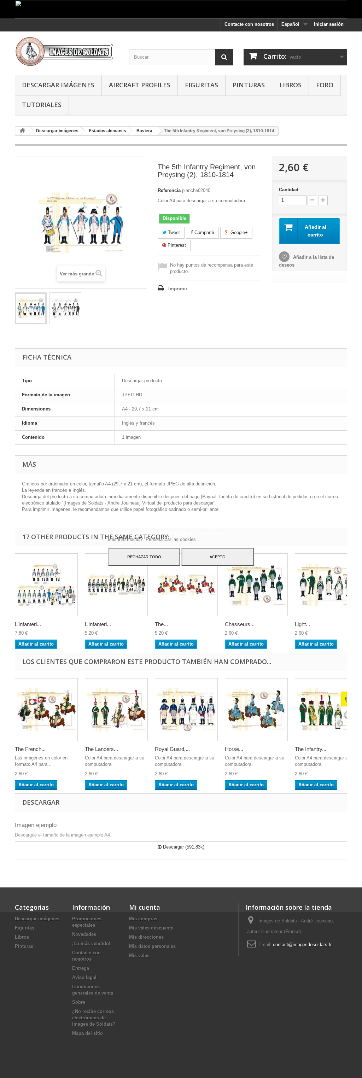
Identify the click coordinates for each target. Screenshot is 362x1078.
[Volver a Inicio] (22, 131)
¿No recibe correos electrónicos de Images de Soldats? (94, 1018)
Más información (125, 539)
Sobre (78, 1002)
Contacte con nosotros (249, 24)
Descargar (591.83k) (183, 847)
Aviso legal (84, 977)
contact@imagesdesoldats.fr (302, 944)
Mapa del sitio (87, 1033)
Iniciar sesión (329, 24)
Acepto (218, 557)
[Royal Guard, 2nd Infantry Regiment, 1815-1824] (186, 709)
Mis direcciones (146, 937)
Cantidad (288, 189)
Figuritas (201, 85)
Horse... (234, 749)
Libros (290, 85)
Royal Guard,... (172, 749)
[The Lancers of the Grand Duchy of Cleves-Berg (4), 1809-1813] (116, 709)
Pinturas (249, 85)
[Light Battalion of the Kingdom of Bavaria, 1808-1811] (326, 584)
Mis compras (143, 918)
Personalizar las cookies (171, 539)
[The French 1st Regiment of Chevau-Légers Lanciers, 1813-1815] (46, 709)
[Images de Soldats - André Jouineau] (66, 51)
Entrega (80, 968)
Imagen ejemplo (36, 825)
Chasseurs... (240, 624)
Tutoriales (42, 104)
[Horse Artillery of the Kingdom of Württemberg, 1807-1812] (256, 709)
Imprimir (177, 288)
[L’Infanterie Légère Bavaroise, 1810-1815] (116, 584)
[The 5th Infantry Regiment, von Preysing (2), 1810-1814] (30, 308)
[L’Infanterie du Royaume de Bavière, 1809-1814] (46, 584)
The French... (30, 749)
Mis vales (139, 955)
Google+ (238, 232)
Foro (324, 85)
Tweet (173, 232)
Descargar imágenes (58, 85)
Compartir (203, 232)
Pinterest (176, 245)
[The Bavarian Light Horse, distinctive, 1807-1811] (186, 584)
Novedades (84, 934)
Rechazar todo (144, 557)
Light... (302, 624)
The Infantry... (310, 749)
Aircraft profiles (139, 85)
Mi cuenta (144, 907)
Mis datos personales (152, 946)
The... (161, 624)
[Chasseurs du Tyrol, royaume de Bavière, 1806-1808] (256, 584)
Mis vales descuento (151, 928)
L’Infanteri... (28, 624)
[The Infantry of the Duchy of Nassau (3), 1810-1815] (326, 709)
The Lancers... (101, 749)
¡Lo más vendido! (91, 943)
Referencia (169, 190)
